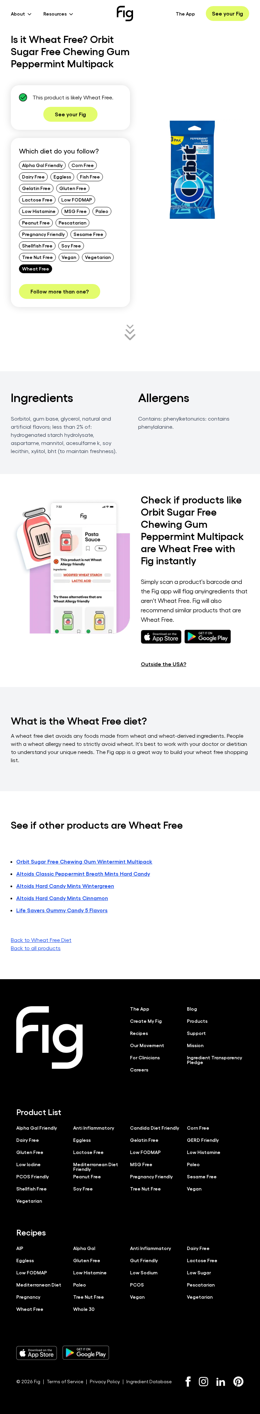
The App (185, 13)
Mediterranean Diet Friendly (95, 1166)
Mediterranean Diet (38, 1284)
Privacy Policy (105, 1381)
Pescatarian (72, 222)
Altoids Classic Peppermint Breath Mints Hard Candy (83, 873)
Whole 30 (83, 1308)
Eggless (62, 176)
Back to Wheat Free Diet (41, 940)
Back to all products (36, 948)
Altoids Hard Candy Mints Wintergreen (65, 885)
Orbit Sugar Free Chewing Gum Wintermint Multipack (84, 861)
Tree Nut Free (37, 257)
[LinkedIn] (220, 1381)
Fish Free (90, 176)
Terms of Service (65, 1381)
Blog (192, 1008)
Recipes (139, 1033)
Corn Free (82, 165)
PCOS (137, 1284)
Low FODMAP (76, 199)
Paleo (101, 211)
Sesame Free (88, 234)
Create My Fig (146, 1020)
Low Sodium (143, 1272)
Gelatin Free (36, 188)
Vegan (69, 257)
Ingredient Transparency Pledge (214, 1059)
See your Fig (227, 13)
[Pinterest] (238, 1381)
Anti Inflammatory (93, 1127)
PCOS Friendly (32, 1176)
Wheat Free (35, 268)
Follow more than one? (59, 291)
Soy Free (71, 245)
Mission (195, 1045)
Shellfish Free (37, 245)
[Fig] (125, 13)
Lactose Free (37, 199)
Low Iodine (28, 1164)
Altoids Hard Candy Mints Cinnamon (62, 898)
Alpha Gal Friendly (42, 165)
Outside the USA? (163, 664)
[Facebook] (188, 1381)
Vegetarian (98, 257)
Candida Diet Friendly (154, 1127)
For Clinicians (145, 1057)
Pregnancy (28, 1296)
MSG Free (75, 211)
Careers (139, 1069)
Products (197, 1020)
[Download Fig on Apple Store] (36, 1353)
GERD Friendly (203, 1139)
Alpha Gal (84, 1248)
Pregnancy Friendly (43, 234)
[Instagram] (203, 1381)
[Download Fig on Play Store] (85, 1353)
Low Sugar (199, 1272)
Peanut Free (36, 222)
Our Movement (147, 1045)
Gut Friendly (144, 1260)
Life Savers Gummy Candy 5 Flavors (62, 910)
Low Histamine (39, 211)
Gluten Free (72, 188)
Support (196, 1033)
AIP (19, 1248)
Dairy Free (33, 176)
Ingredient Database (149, 1381)
